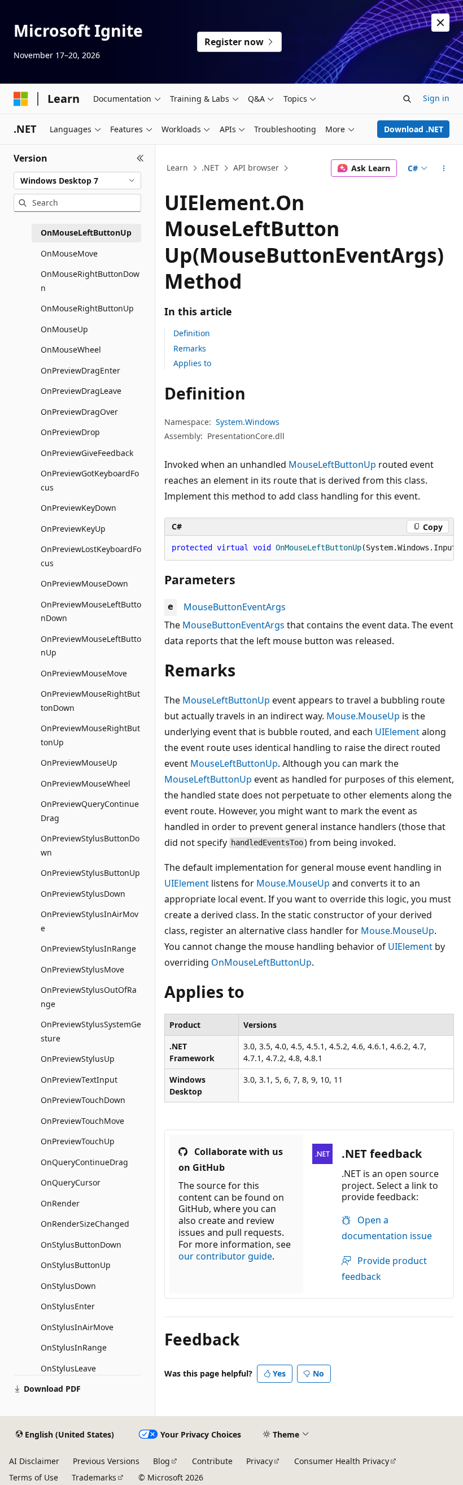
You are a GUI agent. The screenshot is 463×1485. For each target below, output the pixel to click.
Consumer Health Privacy (341, 1461)
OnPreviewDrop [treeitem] (70, 432)
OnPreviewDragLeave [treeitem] (81, 390)
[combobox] (77, 181)
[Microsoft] (21, 99)
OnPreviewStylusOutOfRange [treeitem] (89, 996)
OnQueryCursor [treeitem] (71, 1182)
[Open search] (407, 99)
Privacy (259, 1461)
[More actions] (444, 168)
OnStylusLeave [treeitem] (68, 1368)
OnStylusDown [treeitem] (68, 1285)
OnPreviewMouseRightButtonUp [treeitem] (90, 735)
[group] (309, 548)
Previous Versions (106, 1461)
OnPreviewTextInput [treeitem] (79, 1079)
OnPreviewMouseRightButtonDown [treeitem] (90, 700)
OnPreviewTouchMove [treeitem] (82, 1120)
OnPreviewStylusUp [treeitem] (78, 1058)
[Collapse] (140, 158)
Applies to (192, 363)
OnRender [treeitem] (60, 1203)
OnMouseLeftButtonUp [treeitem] (86, 232)
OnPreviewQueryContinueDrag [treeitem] (90, 810)
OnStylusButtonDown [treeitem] (81, 1244)
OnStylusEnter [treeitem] (68, 1306)
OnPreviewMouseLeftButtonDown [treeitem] (91, 611)
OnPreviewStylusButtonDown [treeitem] (90, 845)
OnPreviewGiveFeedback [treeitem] (87, 453)
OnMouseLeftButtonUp (261, 962)
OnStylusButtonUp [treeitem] (76, 1265)
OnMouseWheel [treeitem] (71, 349)
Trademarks (94, 1477)
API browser (256, 167)
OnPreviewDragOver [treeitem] (79, 411)
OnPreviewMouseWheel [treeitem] (85, 783)
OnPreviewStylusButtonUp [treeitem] (90, 872)
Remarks (189, 348)
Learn (177, 167)
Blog (161, 1461)
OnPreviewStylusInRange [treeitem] (88, 948)
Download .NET (413, 129)
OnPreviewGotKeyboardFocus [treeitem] (90, 480)
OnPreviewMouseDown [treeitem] (84, 583)
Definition (191, 333)
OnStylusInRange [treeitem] (74, 1347)
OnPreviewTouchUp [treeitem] (78, 1141)
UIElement (397, 732)
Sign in (436, 98)
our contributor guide (225, 1256)
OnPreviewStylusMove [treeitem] (82, 969)
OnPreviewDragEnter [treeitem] (80, 370)
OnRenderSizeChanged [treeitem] (85, 1223)
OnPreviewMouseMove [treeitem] (84, 673)
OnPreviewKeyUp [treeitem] (73, 528)
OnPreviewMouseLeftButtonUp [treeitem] (91, 645)
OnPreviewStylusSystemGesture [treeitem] (91, 1031)
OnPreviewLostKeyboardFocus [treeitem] (91, 556)
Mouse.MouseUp (363, 716)
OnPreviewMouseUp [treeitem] (79, 762)
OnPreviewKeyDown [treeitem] (78, 507)
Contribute (212, 1461)
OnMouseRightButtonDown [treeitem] (90, 280)
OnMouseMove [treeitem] (69, 253)
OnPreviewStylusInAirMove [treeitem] (89, 921)
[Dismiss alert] (440, 23)
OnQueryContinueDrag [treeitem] (84, 1162)
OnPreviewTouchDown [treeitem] (83, 1100)
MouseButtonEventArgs (235, 607)
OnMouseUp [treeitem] (64, 329)
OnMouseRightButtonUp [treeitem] (87, 308)
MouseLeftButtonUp (332, 464)
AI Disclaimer (34, 1461)
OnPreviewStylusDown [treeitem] (83, 893)
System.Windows (247, 421)
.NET (210, 167)
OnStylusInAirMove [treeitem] (77, 1327)
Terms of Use (33, 1477)
